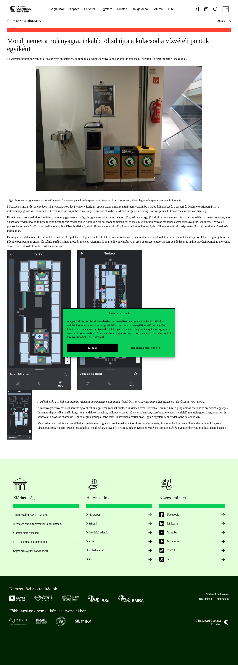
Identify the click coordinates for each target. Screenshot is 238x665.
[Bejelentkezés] (196, 9)
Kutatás (122, 9)
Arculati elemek (95, 550)
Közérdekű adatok (97, 532)
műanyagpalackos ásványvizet (65, 206)
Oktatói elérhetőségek (26, 532)
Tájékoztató (222, 598)
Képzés (74, 9)
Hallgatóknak (140, 9)
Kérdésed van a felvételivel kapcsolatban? (37, 523)
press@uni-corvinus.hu (34, 550)
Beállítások (205, 598)
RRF (89, 559)
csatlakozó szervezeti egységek (210, 408)
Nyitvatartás (93, 514)
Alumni (158, 9)
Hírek (171, 9)
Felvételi (90, 9)
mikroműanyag (16, 211)
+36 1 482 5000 (39, 514)
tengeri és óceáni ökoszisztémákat (195, 206)
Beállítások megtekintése (145, 347)
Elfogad (92, 347)
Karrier (90, 541)
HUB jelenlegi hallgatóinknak (30, 541)
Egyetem (106, 9)
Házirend (91, 523)
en (225, 9)
